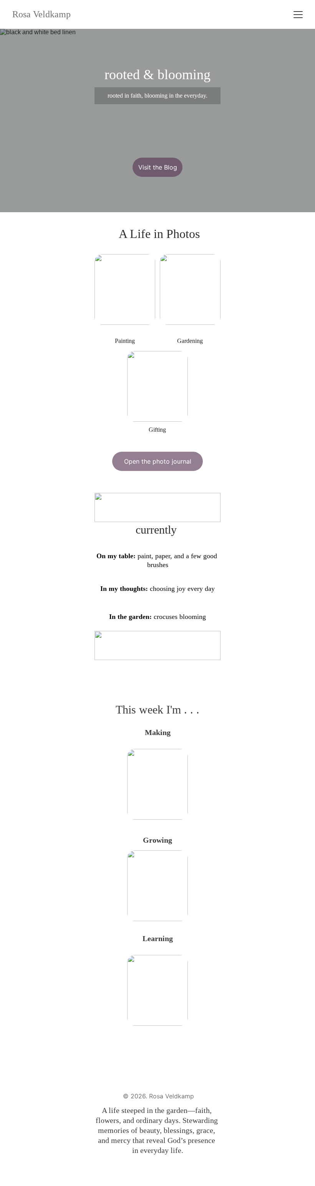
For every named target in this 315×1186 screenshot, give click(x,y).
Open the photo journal (157, 461)
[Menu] (298, 14)
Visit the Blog (157, 167)
